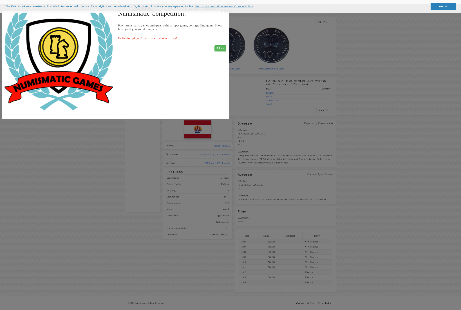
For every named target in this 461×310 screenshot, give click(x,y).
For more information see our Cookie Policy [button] (224, 6)
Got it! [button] (443, 6)
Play (221, 48)
